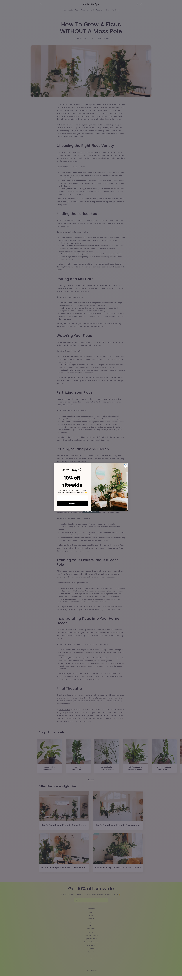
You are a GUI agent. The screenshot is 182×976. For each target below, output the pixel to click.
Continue (72, 504)
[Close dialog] (125, 465)
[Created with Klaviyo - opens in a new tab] (91, 512)
